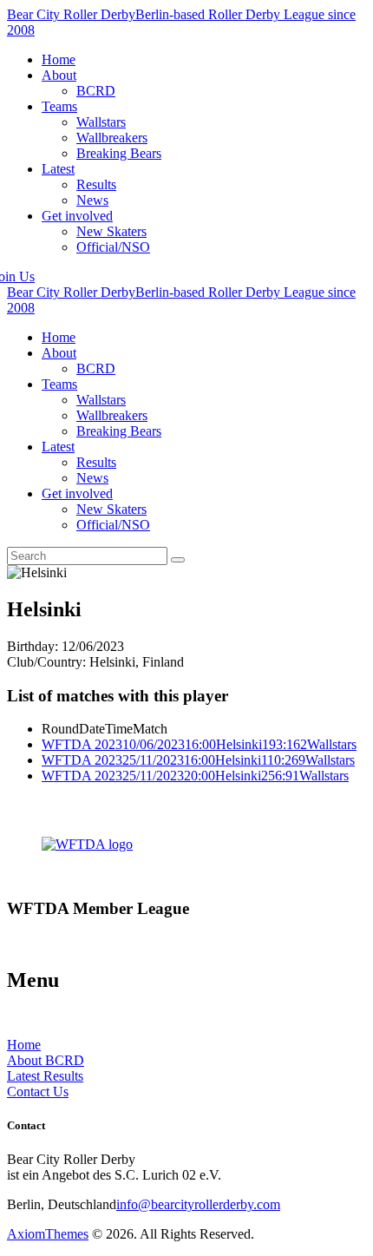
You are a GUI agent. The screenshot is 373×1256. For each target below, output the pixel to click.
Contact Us (38, 1091)
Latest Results (45, 1076)
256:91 (280, 775)
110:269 (283, 760)
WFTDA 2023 (82, 744)
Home (24, 1044)
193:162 (284, 744)
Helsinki (239, 744)
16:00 (200, 744)
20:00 (199, 775)
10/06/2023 (153, 744)
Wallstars (332, 744)
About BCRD (45, 1060)
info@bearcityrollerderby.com (198, 1204)
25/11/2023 (153, 760)
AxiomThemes (47, 1233)
